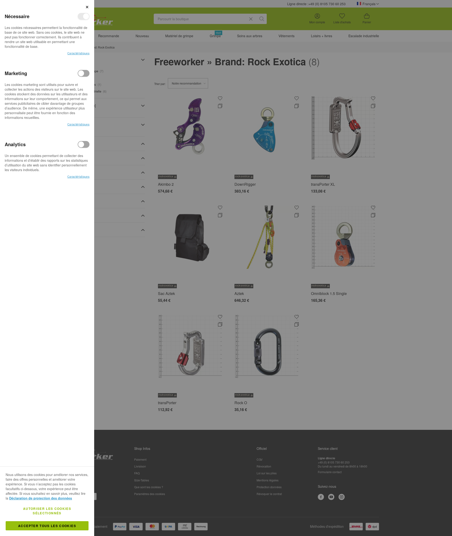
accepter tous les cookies (47, 526)
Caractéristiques (78, 53)
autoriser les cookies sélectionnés (47, 510)
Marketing (83, 73)
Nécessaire (83, 16)
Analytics (83, 144)
